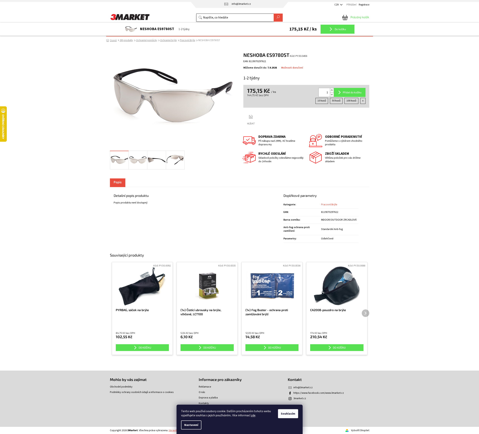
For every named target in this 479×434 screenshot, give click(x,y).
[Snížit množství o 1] (332, 94)
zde (253, 415)
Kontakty (204, 403)
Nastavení (191, 425)
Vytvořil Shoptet (360, 430)
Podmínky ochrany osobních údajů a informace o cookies (142, 392)
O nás (202, 392)
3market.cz (299, 398)
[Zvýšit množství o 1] (332, 90)
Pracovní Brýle (329, 204)
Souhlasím (288, 414)
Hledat (278, 18)
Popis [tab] (118, 182)
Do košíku (340, 29)
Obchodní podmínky (121, 387)
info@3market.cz (303, 387)
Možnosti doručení (292, 68)
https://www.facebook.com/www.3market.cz (318, 393)
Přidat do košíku (352, 92)
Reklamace (205, 387)
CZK (336, 4)
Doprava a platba (208, 398)
